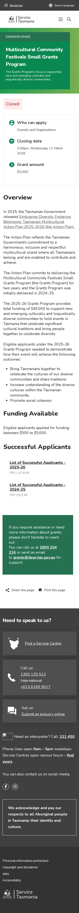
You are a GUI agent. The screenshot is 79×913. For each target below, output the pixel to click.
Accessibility (12, 880)
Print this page (54, 590)
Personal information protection (25, 860)
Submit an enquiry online (43, 714)
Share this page (23, 590)
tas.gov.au (14, 6)
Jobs (6, 873)
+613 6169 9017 (36, 686)
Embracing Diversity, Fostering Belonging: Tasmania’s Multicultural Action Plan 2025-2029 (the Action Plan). (38, 221)
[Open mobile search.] (69, 19)
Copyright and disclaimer (20, 867)
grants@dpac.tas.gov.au (34, 557)
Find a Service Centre (43, 643)
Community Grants (18, 36)
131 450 (67, 736)
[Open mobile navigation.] (61, 19)
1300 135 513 (33, 674)
